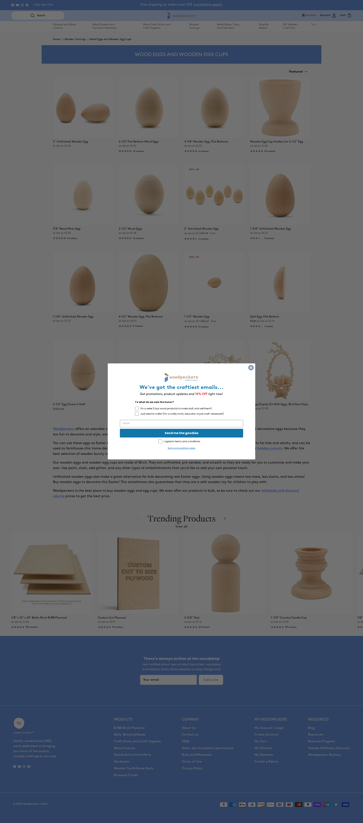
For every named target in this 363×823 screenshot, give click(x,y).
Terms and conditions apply (181, 448)
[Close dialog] (251, 367)
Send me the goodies (181, 433)
